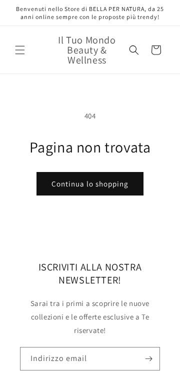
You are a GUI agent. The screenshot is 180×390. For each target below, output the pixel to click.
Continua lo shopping (90, 183)
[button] (20, 50)
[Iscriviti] (149, 358)
